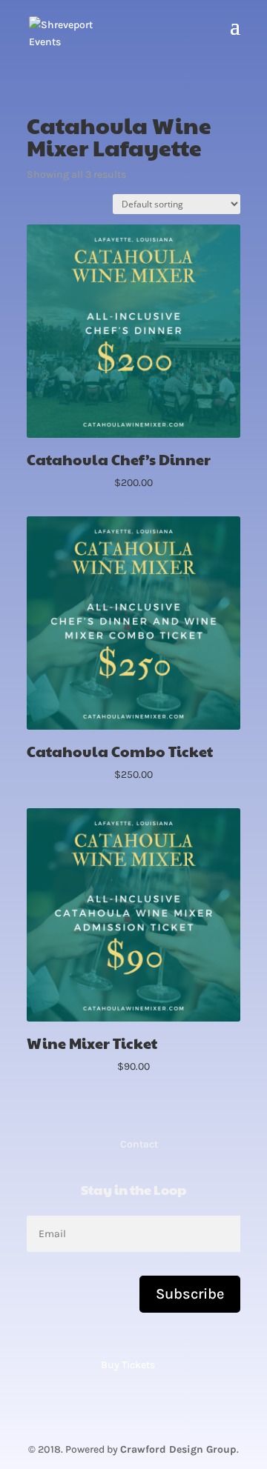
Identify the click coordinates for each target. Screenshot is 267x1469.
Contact (139, 1144)
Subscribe (190, 1293)
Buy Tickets (128, 1365)
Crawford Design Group (178, 1449)
